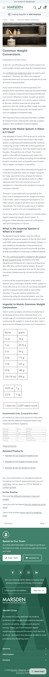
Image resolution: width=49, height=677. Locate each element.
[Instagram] (28, 572)
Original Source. (10, 446)
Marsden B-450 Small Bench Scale (20, 468)
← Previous (7, 523)
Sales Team (13, 558)
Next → (43, 523)
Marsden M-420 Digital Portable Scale (21, 455)
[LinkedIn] (36, 572)
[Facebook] (12, 572)
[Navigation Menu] (4, 7)
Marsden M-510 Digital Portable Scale (21, 461)
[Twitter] (20, 572)
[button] (43, 8)
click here (7, 484)
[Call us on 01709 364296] (38, 8)
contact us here (9, 487)
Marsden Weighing (15, 8)
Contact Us (34, 558)
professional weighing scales (18, 73)
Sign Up (37, 590)
